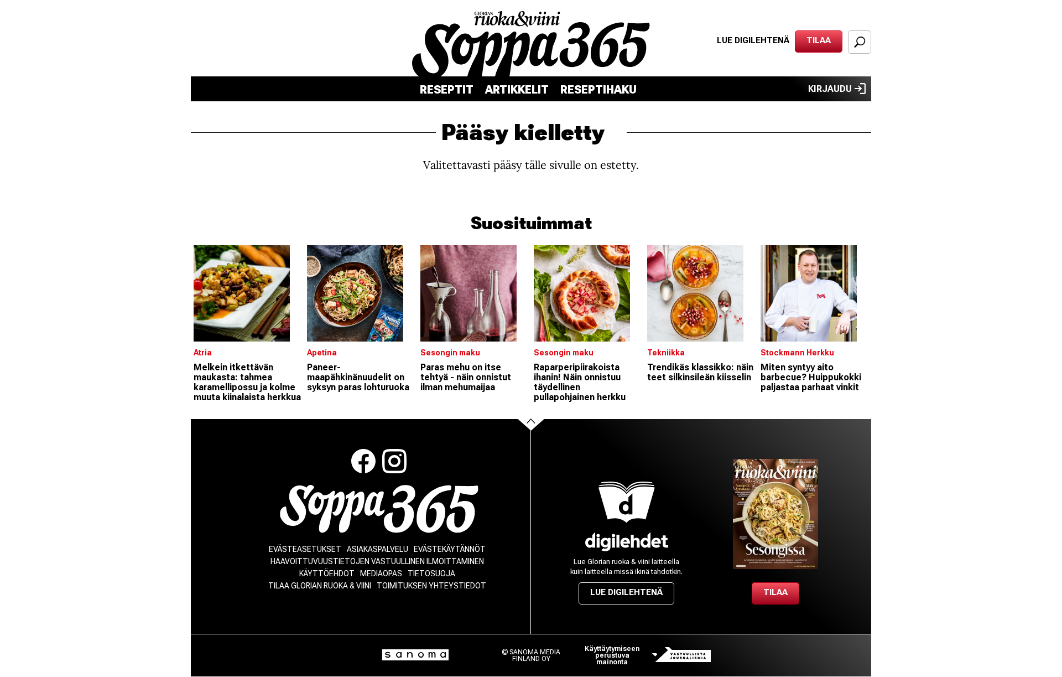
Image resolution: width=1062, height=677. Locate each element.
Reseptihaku (598, 89)
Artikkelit (517, 89)
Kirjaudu (830, 89)
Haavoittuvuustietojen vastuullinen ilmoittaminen (377, 561)
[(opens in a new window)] (626, 541)
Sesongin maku (450, 352)
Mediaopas (381, 573)
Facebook (363, 461)
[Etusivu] (379, 509)
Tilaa (818, 40)
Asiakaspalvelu (377, 549)
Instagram (394, 461)
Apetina (322, 352)
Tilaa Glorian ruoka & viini (319, 585)
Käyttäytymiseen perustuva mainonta (612, 655)
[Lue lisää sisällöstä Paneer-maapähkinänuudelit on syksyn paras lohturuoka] (361, 293)
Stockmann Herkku (797, 352)
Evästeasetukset (305, 549)
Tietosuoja (431, 573)
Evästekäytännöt (450, 549)
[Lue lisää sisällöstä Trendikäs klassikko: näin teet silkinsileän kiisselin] (701, 293)
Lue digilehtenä (753, 40)
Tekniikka (666, 352)
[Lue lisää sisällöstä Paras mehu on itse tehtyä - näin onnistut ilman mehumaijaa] (474, 293)
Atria (203, 352)
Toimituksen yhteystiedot (431, 585)
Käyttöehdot (327, 573)
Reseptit (446, 89)
